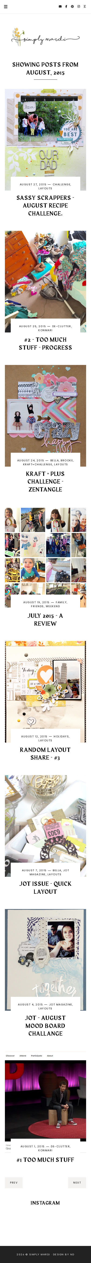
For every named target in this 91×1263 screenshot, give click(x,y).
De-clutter (61, 326)
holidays (61, 736)
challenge (62, 184)
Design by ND (63, 1254)
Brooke (67, 460)
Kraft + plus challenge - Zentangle (45, 482)
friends (37, 606)
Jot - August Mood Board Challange (45, 1026)
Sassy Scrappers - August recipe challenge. (45, 206)
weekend (53, 606)
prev (14, 1182)
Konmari (45, 330)
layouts (45, 188)
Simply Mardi (39, 1254)
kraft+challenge (37, 464)
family (61, 602)
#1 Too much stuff (45, 1160)
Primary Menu (3, 7)
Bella (54, 460)
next (77, 1182)
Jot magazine (60, 1004)
